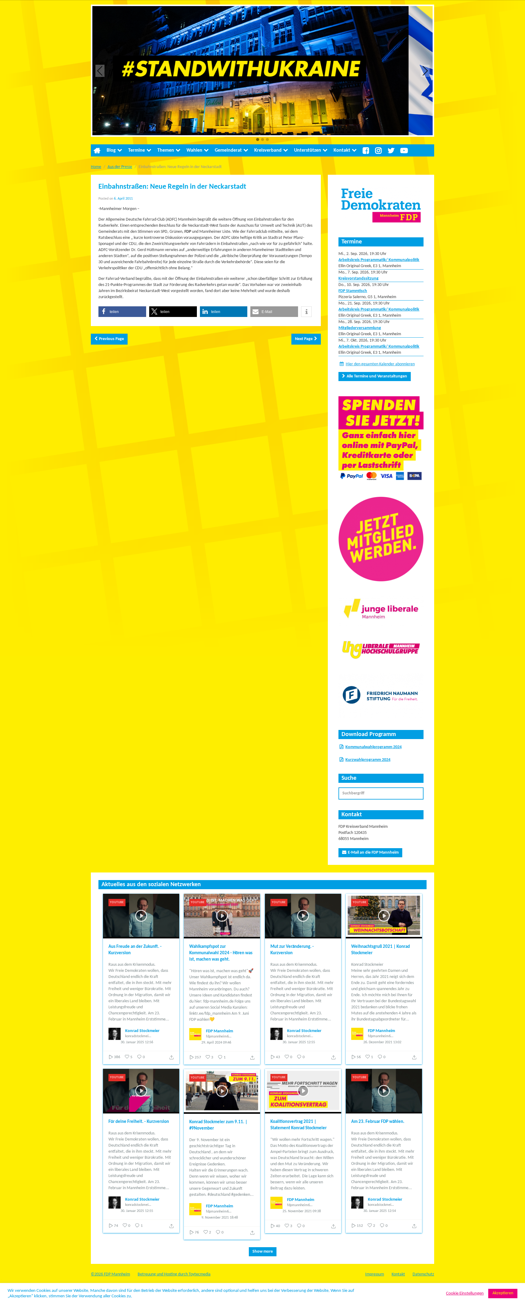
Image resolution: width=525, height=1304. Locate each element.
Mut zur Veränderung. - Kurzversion (292, 949)
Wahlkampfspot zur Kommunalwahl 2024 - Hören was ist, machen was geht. (220, 953)
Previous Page (111, 339)
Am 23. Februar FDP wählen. (377, 1122)
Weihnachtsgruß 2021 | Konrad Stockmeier (380, 949)
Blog (111, 150)
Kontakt (342, 150)
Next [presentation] (425, 70)
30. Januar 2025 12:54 (379, 1211)
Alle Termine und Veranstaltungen (377, 376)
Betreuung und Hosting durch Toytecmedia (174, 1274)
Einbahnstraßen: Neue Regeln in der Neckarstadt (172, 187)
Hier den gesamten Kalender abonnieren (380, 364)
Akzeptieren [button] (502, 1293)
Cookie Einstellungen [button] (465, 1293)
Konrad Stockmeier (142, 1031)
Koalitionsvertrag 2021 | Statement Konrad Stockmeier (298, 1125)
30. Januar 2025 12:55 (299, 1042)
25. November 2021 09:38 (302, 1211)
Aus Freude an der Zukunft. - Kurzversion (135, 949)
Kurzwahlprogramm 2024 (367, 760)
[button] (257, 140)
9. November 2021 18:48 (219, 1218)
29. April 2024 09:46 (216, 1042)
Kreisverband (268, 150)
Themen (165, 150)
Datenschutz (423, 1274)
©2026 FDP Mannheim (110, 1274)
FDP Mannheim (219, 1031)
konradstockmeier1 (138, 1036)
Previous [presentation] (100, 70)
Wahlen (194, 150)
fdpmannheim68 (218, 1036)
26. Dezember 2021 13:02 (382, 1042)
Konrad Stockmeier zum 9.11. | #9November (218, 1125)
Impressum (374, 1274)
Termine (136, 150)
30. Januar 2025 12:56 (137, 1042)
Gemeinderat (228, 150)
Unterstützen (307, 150)
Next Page (304, 339)
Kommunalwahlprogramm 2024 (373, 747)
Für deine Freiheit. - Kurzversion (138, 1122)
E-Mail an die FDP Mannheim (373, 852)
